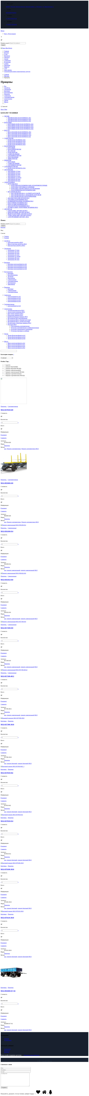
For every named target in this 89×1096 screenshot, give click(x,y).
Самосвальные (12, 279)
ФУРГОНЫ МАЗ (13, 184)
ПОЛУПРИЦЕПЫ (9, 146)
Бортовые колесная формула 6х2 (17, 265)
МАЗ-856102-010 (7, 580)
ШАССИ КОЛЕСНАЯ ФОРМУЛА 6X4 (19, 135)
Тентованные (12, 283)
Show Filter (4, 109)
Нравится (7, 1050)
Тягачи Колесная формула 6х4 (16, 337)
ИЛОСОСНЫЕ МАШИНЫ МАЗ (17, 204)
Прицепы (7, 94)
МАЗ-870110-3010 (7, 918)
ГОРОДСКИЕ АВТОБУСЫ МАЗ (17, 210)
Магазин (6, 76)
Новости (6, 67)
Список (6, 236)
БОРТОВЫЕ (8, 122)
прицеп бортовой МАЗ (13, 368)
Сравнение (7, 60)
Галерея (6, 238)
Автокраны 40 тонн (13, 258)
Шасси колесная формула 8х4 (16, 348)
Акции (6, 59)
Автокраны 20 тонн (13, 253)
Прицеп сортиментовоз (13, 374)
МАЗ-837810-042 (7, 773)
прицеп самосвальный (13, 370)
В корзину (4, 435)
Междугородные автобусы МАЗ (17, 244)
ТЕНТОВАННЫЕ (13, 157)
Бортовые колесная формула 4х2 (17, 264)
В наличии (7, 62)
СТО (5, 68)
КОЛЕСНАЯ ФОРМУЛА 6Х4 (16, 141)
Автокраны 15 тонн (13, 250)
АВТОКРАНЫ (8, 169)
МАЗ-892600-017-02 (8, 991)
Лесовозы (10, 276)
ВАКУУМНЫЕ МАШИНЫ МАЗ (17, 202)
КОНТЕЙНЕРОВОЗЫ (14, 149)
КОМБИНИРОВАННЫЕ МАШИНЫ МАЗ (20, 201)
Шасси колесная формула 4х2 (16, 343)
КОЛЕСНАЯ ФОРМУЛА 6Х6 (16, 143)
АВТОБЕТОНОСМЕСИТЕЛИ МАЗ (18, 198)
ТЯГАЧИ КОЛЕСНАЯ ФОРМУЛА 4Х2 (19, 118)
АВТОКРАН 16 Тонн (14, 173)
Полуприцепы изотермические (20, 326)
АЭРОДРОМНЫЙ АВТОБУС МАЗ (18, 217)
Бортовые (7, 91)
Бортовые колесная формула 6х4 (17, 267)
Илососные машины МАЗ (15, 315)
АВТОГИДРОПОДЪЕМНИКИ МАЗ (19, 206)
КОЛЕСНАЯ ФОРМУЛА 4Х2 (16, 140)
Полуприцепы (8, 92)
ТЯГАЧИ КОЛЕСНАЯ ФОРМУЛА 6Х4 (19, 119)
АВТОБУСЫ (8, 209)
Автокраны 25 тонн (13, 255)
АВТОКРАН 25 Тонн (14, 176)
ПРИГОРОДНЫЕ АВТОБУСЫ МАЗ (19, 212)
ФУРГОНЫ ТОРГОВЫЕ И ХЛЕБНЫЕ (22, 187)
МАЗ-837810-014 (7, 821)
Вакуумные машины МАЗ (15, 313)
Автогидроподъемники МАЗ (16, 312)
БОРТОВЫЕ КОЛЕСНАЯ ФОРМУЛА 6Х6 (20, 129)
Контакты (7, 56)
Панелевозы (11, 278)
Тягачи (6, 100)
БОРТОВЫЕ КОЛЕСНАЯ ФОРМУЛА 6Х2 (20, 125)
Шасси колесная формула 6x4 (16, 346)
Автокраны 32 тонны (14, 256)
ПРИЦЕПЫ (7, 160)
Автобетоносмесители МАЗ (16, 310)
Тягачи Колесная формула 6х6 (16, 338)
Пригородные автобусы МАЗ (16, 245)
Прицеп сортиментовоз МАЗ (15, 375)
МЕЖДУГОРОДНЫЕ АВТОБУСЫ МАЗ (20, 213)
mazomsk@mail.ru (11, 12)
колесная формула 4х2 (14, 296)
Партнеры (7, 65)
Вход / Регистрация (10, 34)
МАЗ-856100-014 (7, 531)
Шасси (6, 102)
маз (8, 365)
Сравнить (3, 438)
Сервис (6, 63)
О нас (6, 54)
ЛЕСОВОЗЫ (11, 151)
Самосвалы (7, 95)
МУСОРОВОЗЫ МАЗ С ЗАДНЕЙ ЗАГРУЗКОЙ (25, 193)
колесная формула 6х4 (14, 298)
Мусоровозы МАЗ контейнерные (17, 318)
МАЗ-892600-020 (7, 483)
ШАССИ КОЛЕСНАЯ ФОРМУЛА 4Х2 (19, 132)
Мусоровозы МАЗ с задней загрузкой (19, 321)
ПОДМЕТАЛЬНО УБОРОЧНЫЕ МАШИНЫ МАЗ (23, 207)
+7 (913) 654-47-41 (11, 18)
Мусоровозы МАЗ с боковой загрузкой (19, 320)
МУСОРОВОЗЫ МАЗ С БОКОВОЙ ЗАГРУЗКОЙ (26, 195)
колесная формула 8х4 (14, 301)
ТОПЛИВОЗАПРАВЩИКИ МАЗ (18, 199)
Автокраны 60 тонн (13, 259)
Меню (2, 31)
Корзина (6, 1052)
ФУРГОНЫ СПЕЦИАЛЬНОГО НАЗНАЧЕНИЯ (25, 188)
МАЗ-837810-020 (7, 410)
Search (3, 45)
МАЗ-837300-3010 (7, 724)
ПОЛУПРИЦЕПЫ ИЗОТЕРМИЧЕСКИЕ (23, 190)
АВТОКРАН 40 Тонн (14, 179)
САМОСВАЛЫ (8, 138)
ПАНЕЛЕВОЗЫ (12, 152)
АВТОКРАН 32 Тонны (14, 177)
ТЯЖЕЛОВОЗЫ (12, 158)
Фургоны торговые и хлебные (20, 331)
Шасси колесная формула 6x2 (16, 344)
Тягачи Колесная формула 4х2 (16, 335)
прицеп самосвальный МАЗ (15, 372)
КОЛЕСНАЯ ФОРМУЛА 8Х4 (16, 144)
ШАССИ (6, 130)
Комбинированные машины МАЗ (18, 316)
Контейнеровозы (13, 275)
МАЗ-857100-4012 (7, 676)
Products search (5, 43)
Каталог (6, 52)
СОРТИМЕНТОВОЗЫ (14, 155)
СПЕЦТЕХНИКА (9, 182)
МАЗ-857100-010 (7, 628)
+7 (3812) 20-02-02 (11, 24)
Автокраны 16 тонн (13, 251)
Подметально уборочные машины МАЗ (19, 323)
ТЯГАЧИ (6, 116)
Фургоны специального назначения (21, 329)
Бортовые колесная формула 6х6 (17, 269)
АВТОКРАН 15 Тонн (14, 171)
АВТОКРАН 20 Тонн (14, 174)
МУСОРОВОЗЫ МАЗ (14, 191)
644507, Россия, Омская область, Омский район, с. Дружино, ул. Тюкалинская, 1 (30, 6)
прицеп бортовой (12, 367)
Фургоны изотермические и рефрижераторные (25, 327)
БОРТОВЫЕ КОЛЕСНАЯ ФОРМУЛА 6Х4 (20, 127)
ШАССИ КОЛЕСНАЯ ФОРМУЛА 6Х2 (19, 133)
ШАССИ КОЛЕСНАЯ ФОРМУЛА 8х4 (19, 136)
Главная (6, 51)
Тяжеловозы (11, 284)
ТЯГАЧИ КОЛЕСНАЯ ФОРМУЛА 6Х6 (19, 121)
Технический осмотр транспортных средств (17, 71)
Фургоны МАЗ (12, 324)
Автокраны (7, 89)
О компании (7, 1040)
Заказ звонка (8, 70)
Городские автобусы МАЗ (15, 242)
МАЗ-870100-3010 (7, 869)
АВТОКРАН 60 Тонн (14, 180)
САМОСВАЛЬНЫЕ (14, 154)
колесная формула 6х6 (14, 299)
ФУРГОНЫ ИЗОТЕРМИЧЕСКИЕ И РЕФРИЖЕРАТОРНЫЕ (29, 185)
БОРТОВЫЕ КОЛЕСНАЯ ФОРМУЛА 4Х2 (20, 124)
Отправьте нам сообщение (31, 1055)
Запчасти (7, 57)
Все (5, 86)
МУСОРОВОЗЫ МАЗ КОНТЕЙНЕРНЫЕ (23, 196)
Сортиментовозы (9, 97)
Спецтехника (8, 99)
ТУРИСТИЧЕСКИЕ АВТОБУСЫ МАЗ (19, 215)
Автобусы (7, 88)
